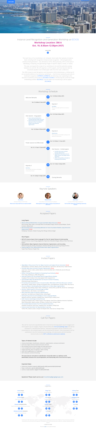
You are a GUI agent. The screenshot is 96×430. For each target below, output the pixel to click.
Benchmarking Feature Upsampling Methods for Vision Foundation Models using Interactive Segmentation (36, 122)
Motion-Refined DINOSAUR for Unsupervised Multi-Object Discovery (36, 118)
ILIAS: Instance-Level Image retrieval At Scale (33, 299)
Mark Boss (28, 168)
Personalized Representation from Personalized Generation (37, 304)
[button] (3, 16)
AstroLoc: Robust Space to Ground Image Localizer (35, 289)
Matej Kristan (54, 133)
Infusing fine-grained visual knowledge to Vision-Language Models (39, 296)
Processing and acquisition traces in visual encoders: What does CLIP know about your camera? (47, 283)
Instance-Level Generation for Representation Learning (36, 307)
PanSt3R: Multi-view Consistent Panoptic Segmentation (61, 152)
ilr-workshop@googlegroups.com (53, 377)
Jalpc (45, 426)
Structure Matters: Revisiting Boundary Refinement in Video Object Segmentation (43, 286)
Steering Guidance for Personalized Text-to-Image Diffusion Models (39, 276)
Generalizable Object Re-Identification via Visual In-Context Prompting (40, 279)
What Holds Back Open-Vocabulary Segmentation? (35, 292)
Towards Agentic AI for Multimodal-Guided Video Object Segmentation (40, 247)
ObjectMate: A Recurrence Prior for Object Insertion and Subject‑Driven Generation (62, 155)
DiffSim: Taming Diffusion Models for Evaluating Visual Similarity (62, 158)
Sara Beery (54, 106)
